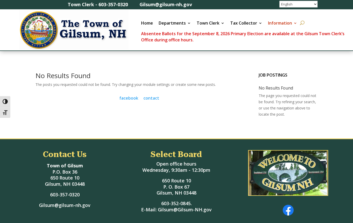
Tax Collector (243, 23)
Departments (172, 23)
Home (147, 23)
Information (280, 23)
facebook (128, 98)
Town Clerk (208, 23)
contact (151, 98)
